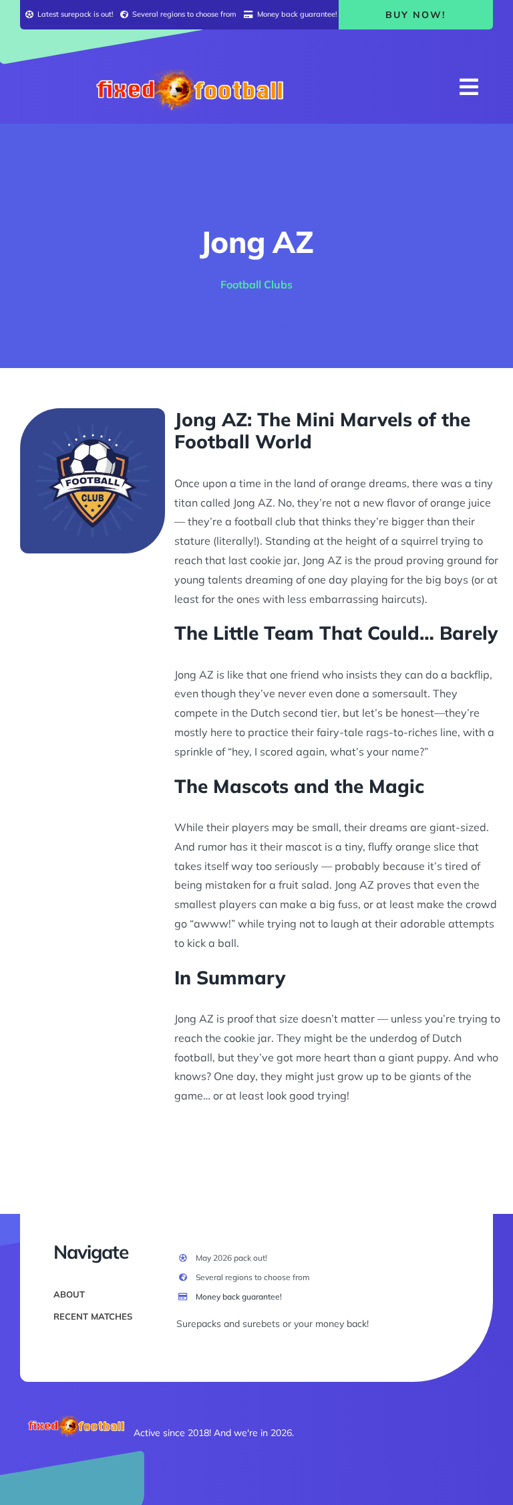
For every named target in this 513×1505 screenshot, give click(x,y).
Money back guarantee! (239, 1297)
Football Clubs (256, 284)
